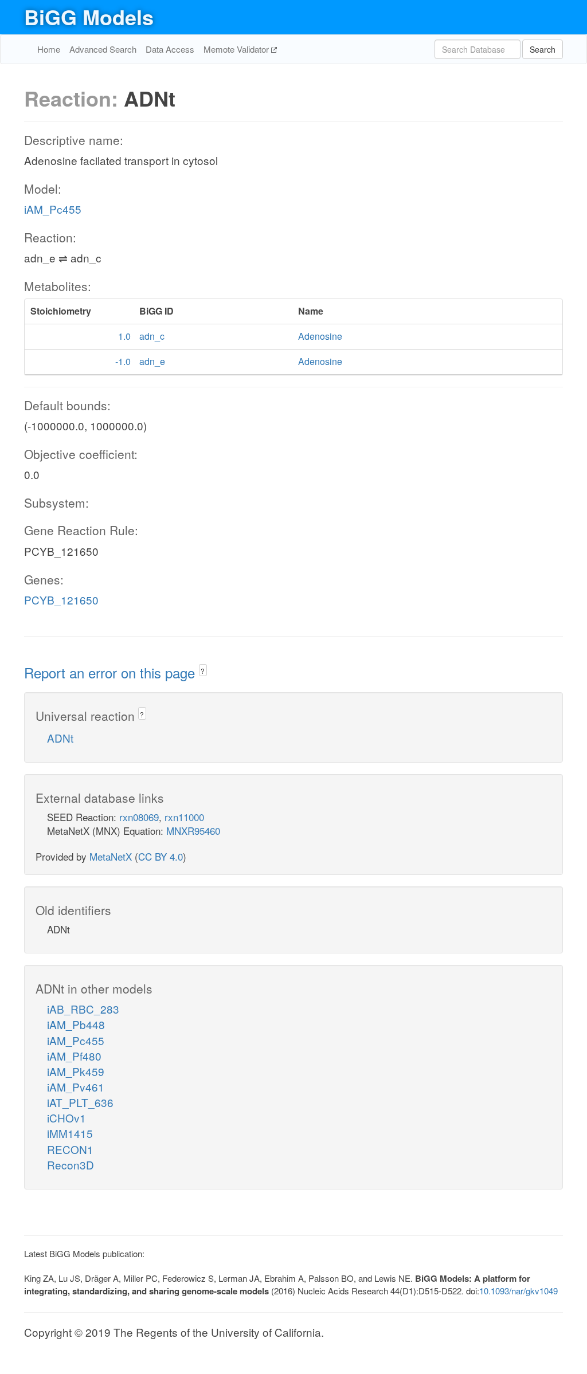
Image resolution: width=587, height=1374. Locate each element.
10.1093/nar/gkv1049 (518, 1291)
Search (542, 49)
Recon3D (70, 1164)
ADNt (60, 737)
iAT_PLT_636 (80, 1102)
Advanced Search (102, 49)
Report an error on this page (111, 672)
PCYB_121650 (61, 599)
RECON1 (70, 1149)
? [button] (203, 671)
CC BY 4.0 (160, 856)
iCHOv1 (66, 1117)
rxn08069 (139, 817)
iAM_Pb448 (76, 1024)
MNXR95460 (193, 830)
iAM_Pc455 (52, 209)
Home (48, 49)
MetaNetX (110, 856)
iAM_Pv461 (75, 1086)
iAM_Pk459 (75, 1071)
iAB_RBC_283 (83, 1008)
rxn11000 (184, 817)
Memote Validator (237, 49)
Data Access (170, 49)
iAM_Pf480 (74, 1055)
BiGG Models (89, 17)
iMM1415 (70, 1133)
